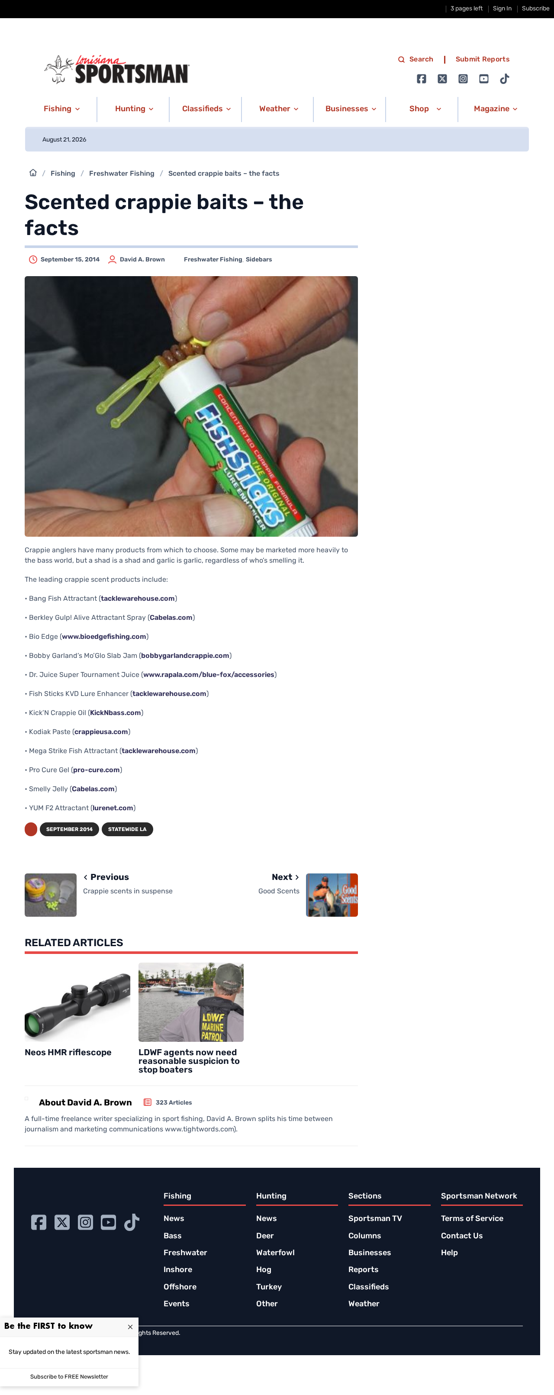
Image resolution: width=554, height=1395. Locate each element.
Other (267, 1304)
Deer (265, 1236)
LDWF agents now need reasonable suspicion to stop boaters (189, 1062)
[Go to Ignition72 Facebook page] (421, 79)
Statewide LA (127, 829)
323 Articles (174, 1103)
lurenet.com (113, 808)
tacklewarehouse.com (138, 599)
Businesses (369, 1253)
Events (177, 1304)
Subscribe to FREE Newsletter (69, 1377)
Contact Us (462, 1236)
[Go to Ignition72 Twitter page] (442, 79)
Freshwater (185, 1253)
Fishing (63, 174)
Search (421, 59)
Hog (263, 1270)
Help (449, 1253)
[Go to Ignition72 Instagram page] (463, 79)
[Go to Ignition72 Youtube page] (484, 79)
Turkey (269, 1288)
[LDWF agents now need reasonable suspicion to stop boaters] (191, 1002)
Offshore (180, 1288)
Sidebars (259, 260)
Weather (364, 1304)
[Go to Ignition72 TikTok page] (504, 79)
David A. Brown (142, 260)
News (174, 1219)
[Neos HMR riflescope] (77, 1002)
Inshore (178, 1270)
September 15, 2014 (70, 260)
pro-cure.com (96, 770)
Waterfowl (275, 1253)
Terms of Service (472, 1219)
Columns (364, 1236)
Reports (363, 1270)
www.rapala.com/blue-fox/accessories (208, 675)
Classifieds (368, 1288)
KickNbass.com (115, 713)
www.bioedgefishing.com (104, 637)
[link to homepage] (117, 70)
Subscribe (536, 9)
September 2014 (69, 829)
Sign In (502, 9)
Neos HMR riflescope (68, 1053)
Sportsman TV (375, 1219)
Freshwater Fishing (122, 174)
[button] (60, 109)
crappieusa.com (101, 732)
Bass (173, 1236)
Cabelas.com (171, 618)
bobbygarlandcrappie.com (185, 656)
